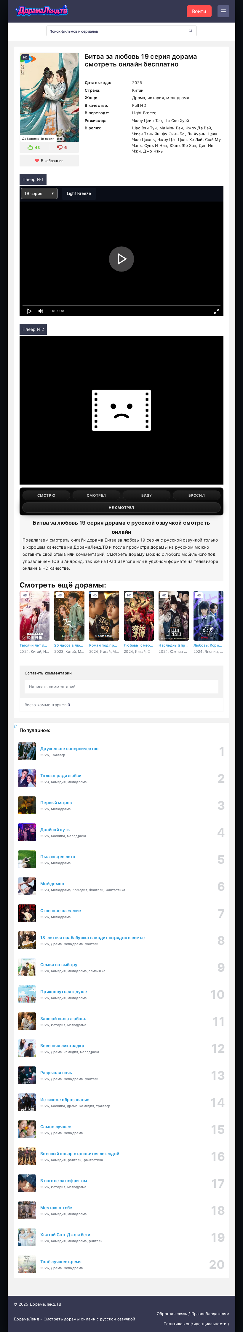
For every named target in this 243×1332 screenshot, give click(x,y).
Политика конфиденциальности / (196, 1323)
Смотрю (46, 495)
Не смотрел (121, 507)
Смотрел (96, 495)
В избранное (52, 160)
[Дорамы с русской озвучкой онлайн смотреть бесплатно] (42, 11)
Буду (146, 495)
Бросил (196, 495)
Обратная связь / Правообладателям (193, 1313)
